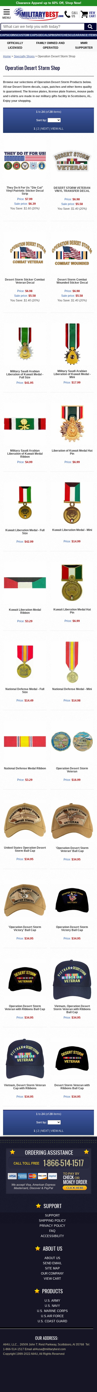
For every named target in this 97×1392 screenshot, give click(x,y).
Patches (63, 35)
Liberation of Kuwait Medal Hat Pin (72, 452)
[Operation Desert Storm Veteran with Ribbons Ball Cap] (25, 979)
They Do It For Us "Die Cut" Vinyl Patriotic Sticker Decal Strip (25, 190)
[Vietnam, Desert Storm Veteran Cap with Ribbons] (25, 1058)
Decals (44, 35)
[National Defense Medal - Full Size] (25, 662)
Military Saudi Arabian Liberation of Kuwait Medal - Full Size (24, 374)
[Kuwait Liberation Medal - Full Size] (25, 503)
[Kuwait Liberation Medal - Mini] (72, 503)
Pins (53, 35)
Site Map (52, 1268)
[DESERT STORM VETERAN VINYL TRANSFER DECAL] (72, 161)
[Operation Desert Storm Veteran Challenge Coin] (72, 741)
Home (7, 56)
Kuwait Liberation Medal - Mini (72, 530)
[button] (6, 14)
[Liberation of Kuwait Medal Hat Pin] (72, 424)
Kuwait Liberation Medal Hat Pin (72, 611)
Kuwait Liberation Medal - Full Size (24, 532)
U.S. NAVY (52, 1306)
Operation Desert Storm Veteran (72, 770)
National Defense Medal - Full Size (24, 690)
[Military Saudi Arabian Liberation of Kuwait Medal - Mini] (72, 344)
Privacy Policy (52, 1226)
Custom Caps (27, 35)
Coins (12, 35)
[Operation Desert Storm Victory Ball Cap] (72, 900)
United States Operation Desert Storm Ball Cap (25, 849)
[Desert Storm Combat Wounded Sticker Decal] (72, 252)
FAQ (52, 1231)
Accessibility (52, 1236)
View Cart (52, 1278)
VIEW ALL (57, 128)
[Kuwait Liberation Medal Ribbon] (25, 583)
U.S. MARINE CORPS (52, 1311)
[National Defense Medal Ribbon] (25, 741)
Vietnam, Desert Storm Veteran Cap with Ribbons (25, 1087)
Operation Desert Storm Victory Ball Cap (72, 928)
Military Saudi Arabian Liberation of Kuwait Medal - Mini (72, 374)
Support (52, 1215)
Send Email (52, 1263)
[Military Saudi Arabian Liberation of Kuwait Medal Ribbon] (25, 423)
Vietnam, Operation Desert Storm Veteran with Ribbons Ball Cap (72, 1009)
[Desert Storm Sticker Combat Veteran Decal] (25, 253)
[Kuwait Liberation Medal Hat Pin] (72, 582)
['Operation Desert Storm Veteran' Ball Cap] (72, 821)
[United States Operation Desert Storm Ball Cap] (25, 820)
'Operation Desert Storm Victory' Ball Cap (24, 928)
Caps (4, 35)
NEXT (45, 128)
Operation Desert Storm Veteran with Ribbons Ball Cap (25, 1008)
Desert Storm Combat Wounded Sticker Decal (72, 281)
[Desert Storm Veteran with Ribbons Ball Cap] (72, 1058)
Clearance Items (83, 35)
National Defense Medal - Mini (72, 689)
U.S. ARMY (52, 1300)
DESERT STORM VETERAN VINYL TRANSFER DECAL (72, 189)
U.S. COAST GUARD (52, 1321)
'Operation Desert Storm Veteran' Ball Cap (72, 849)
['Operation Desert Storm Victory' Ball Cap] (25, 900)
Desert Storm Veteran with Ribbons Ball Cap (72, 1087)
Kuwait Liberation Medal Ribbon (25, 611)
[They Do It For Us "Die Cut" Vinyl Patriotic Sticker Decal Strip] (25, 160)
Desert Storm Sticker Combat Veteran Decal (25, 281)
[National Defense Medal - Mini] (72, 662)
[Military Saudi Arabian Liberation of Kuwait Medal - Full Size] (25, 344)
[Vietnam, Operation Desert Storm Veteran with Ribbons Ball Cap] (72, 979)
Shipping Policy (52, 1220)
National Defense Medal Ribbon (25, 768)
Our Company (52, 1273)
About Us (52, 1258)
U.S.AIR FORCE (52, 1316)
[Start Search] (90, 27)
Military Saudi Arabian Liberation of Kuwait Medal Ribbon (25, 453)
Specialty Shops (24, 56)
